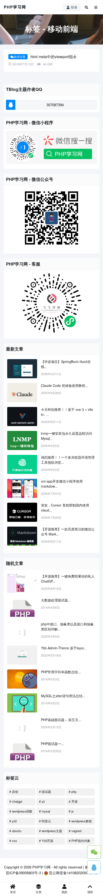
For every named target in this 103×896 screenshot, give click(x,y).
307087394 (55, 104)
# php (72, 791)
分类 (38, 892)
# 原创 (13, 791)
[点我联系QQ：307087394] (94, 867)
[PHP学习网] (15, 7)
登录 (74, 7)
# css (13, 840)
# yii (42, 801)
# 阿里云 (45, 821)
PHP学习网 (41, 866)
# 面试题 (45, 791)
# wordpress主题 (50, 831)
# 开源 (73, 801)
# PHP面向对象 (79, 840)
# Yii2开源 (46, 840)
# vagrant (75, 831)
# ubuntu (15, 831)
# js (71, 811)
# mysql (44, 811)
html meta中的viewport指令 (53, 56)
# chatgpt (15, 801)
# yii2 (13, 821)
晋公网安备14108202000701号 (73, 872)
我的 (64, 892)
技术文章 (19, 57)
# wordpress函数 (20, 811)
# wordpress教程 (80, 821)
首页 (13, 892)
